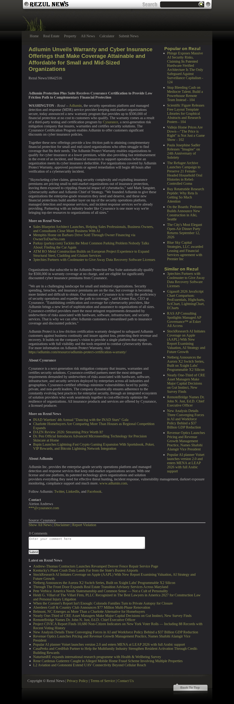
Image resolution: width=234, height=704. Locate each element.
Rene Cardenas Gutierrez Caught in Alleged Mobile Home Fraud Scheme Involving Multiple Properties (108, 661)
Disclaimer (62, 525)
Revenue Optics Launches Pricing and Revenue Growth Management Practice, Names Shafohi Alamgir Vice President (186, 441)
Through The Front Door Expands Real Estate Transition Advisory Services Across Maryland (100, 587)
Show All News (40, 525)
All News (88, 36)
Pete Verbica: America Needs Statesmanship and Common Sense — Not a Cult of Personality (100, 591)
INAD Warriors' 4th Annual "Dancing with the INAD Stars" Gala (80, 420)
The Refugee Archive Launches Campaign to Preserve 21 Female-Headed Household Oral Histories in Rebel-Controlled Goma (184, 173)
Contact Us (125, 681)
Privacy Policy (77, 681)
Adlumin (75, 105)
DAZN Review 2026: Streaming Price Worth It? (68, 432)
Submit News (128, 36)
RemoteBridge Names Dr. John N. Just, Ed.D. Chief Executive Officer (186, 401)
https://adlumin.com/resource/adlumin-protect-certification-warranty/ (77, 352)
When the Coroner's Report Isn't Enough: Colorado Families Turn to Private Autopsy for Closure (103, 603)
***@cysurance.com (44, 508)
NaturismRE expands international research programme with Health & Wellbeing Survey (97, 657)
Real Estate (51, 36)
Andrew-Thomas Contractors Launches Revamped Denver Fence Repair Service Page (95, 566)
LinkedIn (72, 491)
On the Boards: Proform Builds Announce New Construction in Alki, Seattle (184, 213)
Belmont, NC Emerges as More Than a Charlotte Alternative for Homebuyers (89, 611)
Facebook (94, 491)
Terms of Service (102, 681)
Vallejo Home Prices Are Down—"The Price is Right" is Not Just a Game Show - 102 (186, 133)
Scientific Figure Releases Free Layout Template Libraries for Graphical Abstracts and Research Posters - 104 (185, 113)
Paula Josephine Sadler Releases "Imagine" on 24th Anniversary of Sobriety (183, 151)
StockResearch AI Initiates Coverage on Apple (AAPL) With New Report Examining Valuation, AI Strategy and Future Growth (186, 341)
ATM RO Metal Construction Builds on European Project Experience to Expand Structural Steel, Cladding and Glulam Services (91, 253)
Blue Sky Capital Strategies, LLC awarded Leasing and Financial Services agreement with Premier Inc (185, 251)
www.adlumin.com (113, 483)
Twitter (59, 491)
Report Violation (84, 525)
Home (34, 36)
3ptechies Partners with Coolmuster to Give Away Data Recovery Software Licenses (186, 280)
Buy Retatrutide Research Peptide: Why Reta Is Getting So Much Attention (185, 195)
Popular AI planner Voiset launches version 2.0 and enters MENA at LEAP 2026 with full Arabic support (185, 463)
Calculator (106, 36)
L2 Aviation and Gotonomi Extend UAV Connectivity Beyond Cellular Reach (89, 665)
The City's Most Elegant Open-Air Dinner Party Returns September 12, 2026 (184, 231)
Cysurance (110, 122)
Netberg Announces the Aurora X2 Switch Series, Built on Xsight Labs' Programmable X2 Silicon (186, 363)
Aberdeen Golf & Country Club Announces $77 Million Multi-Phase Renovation (91, 607)
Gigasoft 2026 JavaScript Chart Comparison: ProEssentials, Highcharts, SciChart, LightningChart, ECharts (186, 299)
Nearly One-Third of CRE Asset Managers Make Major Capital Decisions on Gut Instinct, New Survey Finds (186, 383)
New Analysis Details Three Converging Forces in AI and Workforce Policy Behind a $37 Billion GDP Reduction (185, 419)
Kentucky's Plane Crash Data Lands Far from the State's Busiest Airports (85, 570)
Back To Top (190, 687)
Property (70, 36)
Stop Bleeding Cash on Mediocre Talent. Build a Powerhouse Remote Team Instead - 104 (185, 94)
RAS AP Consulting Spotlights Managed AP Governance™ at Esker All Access (184, 319)
